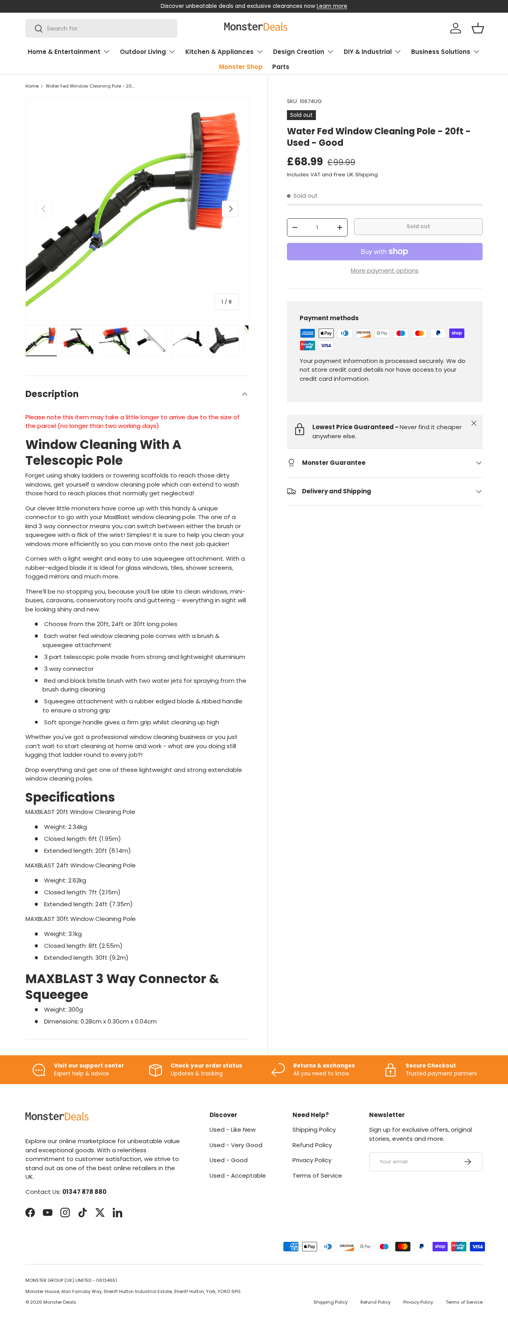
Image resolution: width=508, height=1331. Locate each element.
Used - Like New (233, 1129)
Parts (280, 67)
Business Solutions (440, 52)
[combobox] (101, 28)
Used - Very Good (236, 1145)
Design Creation (298, 52)
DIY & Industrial (368, 52)
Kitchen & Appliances (219, 52)
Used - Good (229, 1160)
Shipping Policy (314, 1129)
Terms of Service (317, 1175)
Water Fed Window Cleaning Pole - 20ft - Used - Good (90, 86)
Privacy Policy (311, 1160)
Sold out (418, 226)
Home (31, 86)
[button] (478, 28)
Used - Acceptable (238, 1175)
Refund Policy (312, 1145)
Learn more (332, 6)
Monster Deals (59, 1302)
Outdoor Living (143, 52)
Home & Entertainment (64, 52)
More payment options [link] (385, 270)
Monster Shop (241, 67)
